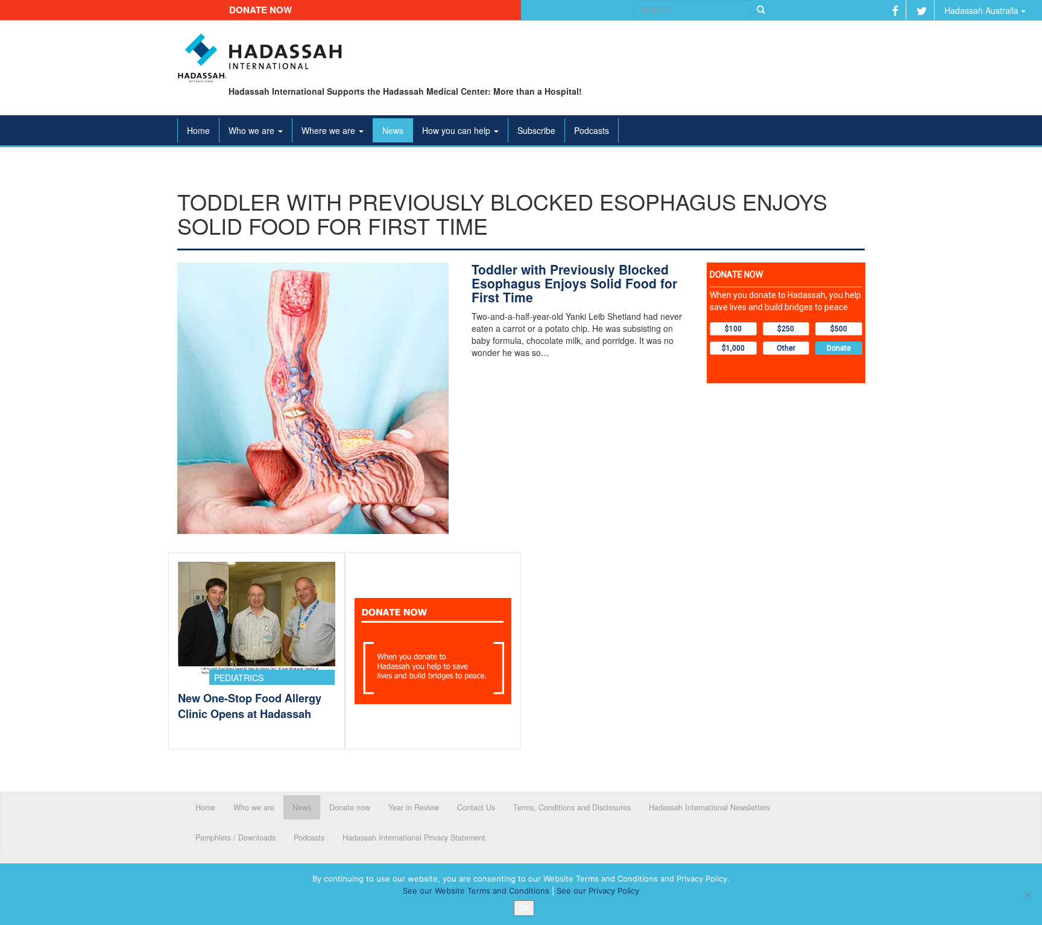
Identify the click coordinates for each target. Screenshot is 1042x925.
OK (524, 908)
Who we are (253, 130)
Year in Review (413, 807)
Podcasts (591, 130)
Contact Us (476, 807)
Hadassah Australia (982, 10)
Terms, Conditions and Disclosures (572, 807)
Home (198, 130)
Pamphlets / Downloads (235, 837)
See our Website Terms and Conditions (476, 890)
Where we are (330, 130)
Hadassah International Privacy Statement (414, 837)
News (392, 130)
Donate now (260, 9)
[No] (1027, 894)
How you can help (457, 130)
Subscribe (536, 130)
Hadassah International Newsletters (709, 807)
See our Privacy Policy (598, 890)
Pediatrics (239, 678)
